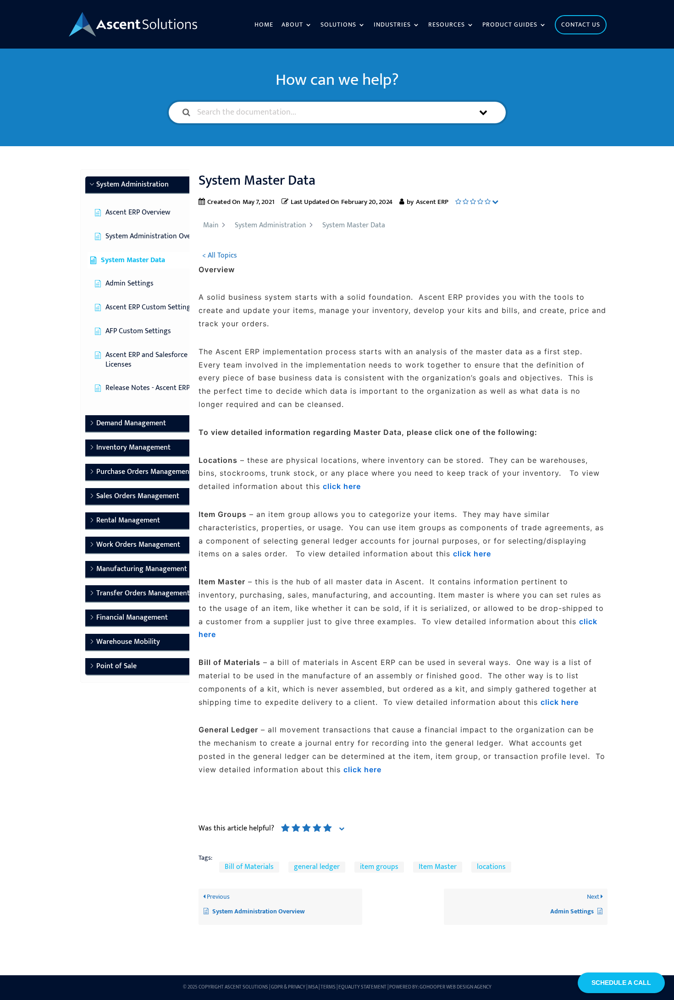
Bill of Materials (249, 867)
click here (362, 769)
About (292, 26)
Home (263, 26)
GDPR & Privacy (288, 987)
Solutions (338, 26)
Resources (446, 26)
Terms (328, 987)
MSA (313, 987)
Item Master (438, 867)
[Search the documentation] (186, 112)
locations (491, 867)
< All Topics (219, 255)
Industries (392, 26)
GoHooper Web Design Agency (456, 987)
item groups (379, 867)
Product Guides (509, 26)
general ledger (317, 867)
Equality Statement (362, 987)
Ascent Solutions (246, 987)
